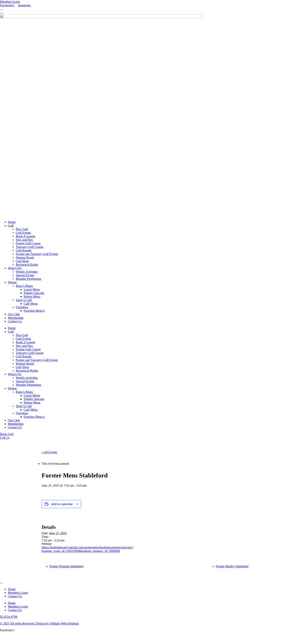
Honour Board (25, 257)
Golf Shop (22, 261)
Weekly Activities (27, 271)
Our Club (14, 314)
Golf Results (23, 250)
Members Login (18, 592)
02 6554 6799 (8, 616)
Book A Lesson (25, 236)
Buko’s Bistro (24, 286)
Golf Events (23, 232)
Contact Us (15, 321)
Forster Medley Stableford (232, 566)
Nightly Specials (34, 293)
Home (12, 222)
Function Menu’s (34, 310)
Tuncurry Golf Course (29, 247)
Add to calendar (62, 504)
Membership (15, 317)
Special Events (25, 275)
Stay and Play (24, 239)
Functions (22, 307)
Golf (11, 225)
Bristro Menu (32, 296)
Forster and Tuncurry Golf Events (37, 254)
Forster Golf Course (28, 243)
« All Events (49, 452)
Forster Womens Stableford (66, 566)
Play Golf (22, 229)
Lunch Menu (32, 289)
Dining (12, 282)
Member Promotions (28, 278)
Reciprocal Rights (27, 264)
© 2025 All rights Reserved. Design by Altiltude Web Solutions (39, 623)
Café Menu (31, 303)
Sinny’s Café (24, 300)
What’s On (14, 268)
